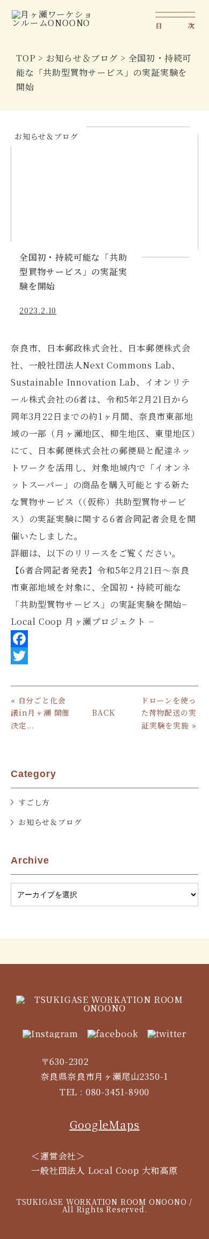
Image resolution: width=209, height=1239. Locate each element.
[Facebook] (104, 638)
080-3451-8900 (118, 1092)
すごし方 (34, 802)
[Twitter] (104, 655)
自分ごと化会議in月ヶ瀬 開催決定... (40, 712)
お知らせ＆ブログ (49, 822)
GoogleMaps (105, 1124)
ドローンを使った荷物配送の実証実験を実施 (169, 712)
